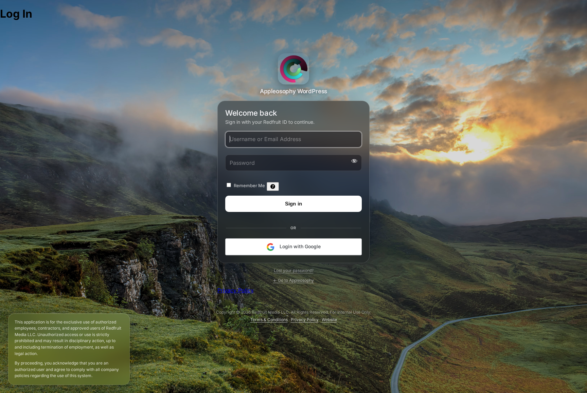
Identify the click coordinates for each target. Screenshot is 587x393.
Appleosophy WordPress (293, 68)
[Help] (273, 186)
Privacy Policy (235, 290)
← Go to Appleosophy (293, 280)
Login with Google (299, 247)
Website (329, 319)
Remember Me (249, 186)
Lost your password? (294, 270)
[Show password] (352, 161)
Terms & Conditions (269, 319)
